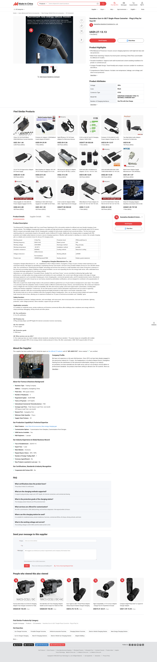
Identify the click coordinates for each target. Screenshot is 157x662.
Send (26, 566)
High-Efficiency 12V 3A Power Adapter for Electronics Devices (66, 138)
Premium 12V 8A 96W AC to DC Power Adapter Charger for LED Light (110, 138)
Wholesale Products (78, 650)
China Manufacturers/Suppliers (64, 650)
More (14, 639)
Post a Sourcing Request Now (63, 566)
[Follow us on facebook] (130, 645)
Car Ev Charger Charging (21, 636)
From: (21, 541)
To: (22, 546)
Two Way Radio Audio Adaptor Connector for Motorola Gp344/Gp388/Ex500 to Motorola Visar (132, 138)
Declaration (97, 655)
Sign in (142, 5)
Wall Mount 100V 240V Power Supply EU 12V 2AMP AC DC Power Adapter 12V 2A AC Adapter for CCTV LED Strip (45, 203)
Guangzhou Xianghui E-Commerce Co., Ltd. (106, 24)
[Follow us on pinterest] (140, 645)
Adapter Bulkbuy (79, 636)
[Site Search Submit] (103, 4)
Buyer (102, 9)
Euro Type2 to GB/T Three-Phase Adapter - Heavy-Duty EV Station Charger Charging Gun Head (78, 605)
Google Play (28, 645)
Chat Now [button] (132, 40)
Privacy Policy (106, 655)
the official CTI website (56, 351)
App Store (17, 645)
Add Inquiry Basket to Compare (50, 77)
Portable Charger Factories (38, 631)
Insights (117, 650)
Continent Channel (99, 650)
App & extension (121, 9)
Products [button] (42, 4)
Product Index (109, 650)
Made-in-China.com (71, 652)
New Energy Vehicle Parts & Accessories (52, 13)
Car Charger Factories (21, 631)
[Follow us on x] (132, 645)
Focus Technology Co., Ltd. (66, 655)
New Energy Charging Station (119, 631)
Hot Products (41, 650)
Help (111, 9)
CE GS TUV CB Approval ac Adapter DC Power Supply (23, 170)
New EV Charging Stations (39, 636)
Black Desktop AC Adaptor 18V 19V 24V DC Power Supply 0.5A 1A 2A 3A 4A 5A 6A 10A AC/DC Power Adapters (45, 171)
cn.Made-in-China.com (95, 652)
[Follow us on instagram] (135, 645)
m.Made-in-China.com (82, 652)
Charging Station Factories (77, 631)
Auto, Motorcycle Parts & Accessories (28, 13)
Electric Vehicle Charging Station (98, 631)
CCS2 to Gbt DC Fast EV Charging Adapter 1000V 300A (88, 138)
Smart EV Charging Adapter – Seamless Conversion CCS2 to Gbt (132, 203)
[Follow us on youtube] (138, 645)
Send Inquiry (102, 40)
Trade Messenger (42, 645)
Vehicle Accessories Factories (58, 631)
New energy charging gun (49, 426)
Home (14, 13)
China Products (50, 650)
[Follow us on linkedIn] (143, 645)
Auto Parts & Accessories (33, 426)
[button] (98, 3)
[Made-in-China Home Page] (23, 4)
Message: (20, 550)
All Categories (19, 9)
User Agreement (88, 655)
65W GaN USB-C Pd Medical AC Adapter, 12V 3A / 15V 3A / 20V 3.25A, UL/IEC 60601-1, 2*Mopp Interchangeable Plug (88, 171)
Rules (142, 9)
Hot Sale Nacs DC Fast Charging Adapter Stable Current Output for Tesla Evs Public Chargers (51, 605)
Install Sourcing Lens (58, 645)
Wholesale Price (89, 650)
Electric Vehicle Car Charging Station (61, 636)
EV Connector (70, 13)
